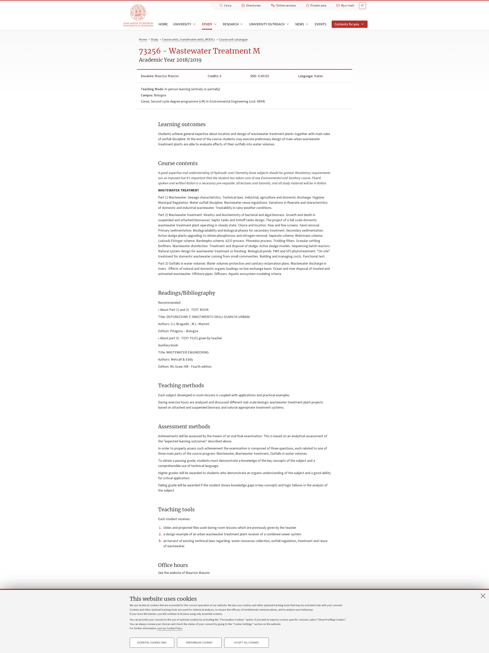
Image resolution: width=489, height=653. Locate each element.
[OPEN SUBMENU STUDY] (215, 24)
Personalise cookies (199, 643)
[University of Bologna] (138, 15)
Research (231, 24)
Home (163, 24)
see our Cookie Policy (169, 628)
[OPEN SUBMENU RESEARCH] (241, 24)
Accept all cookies (246, 643)
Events (320, 24)
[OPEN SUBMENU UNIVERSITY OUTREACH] (287, 24)
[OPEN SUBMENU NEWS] (306, 24)
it (362, 5)
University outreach (267, 24)
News (299, 24)
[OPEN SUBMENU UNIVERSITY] (194, 24)
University (182, 24)
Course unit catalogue (233, 39)
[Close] (483, 596)
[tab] (362, 5)
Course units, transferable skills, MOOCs (188, 39)
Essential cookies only (152, 643)
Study (207, 24)
